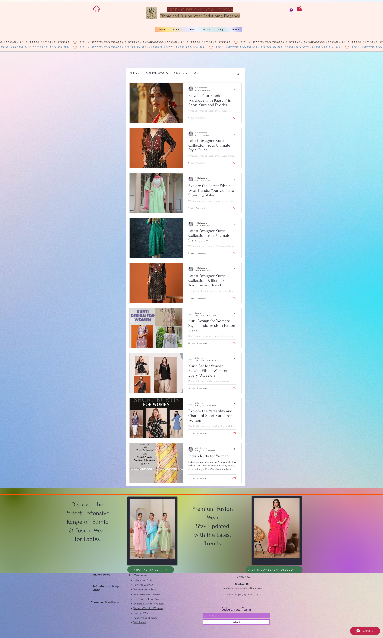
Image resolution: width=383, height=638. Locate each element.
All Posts (134, 73)
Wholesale (139, 622)
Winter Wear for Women (148, 608)
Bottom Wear (141, 613)
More (197, 73)
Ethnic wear (181, 73)
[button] (299, 8)
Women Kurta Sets (144, 589)
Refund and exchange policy (106, 587)
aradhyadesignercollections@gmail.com (243, 588)
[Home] (96, 9)
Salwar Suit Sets (142, 580)
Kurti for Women (143, 584)
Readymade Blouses (145, 617)
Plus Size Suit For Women (148, 599)
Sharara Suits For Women (148, 603)
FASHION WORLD (157, 73)
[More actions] (235, 89)
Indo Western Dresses (146, 594)
